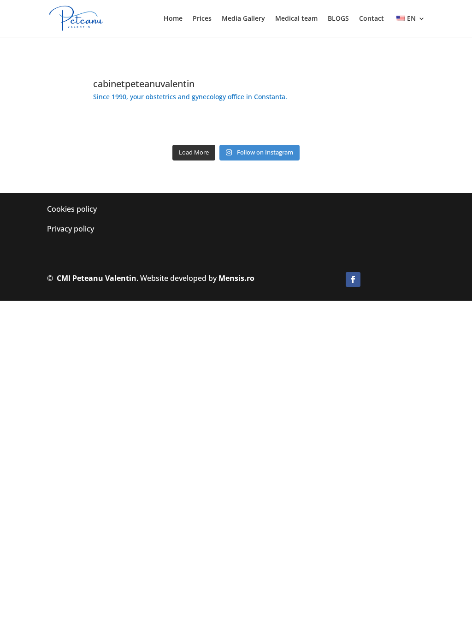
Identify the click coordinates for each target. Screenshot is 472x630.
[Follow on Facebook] (353, 279)
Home (173, 19)
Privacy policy (70, 229)
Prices (202, 19)
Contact (371, 19)
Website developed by (197, 278)
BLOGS (338, 19)
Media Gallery (243, 19)
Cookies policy (72, 209)
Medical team (296, 19)
